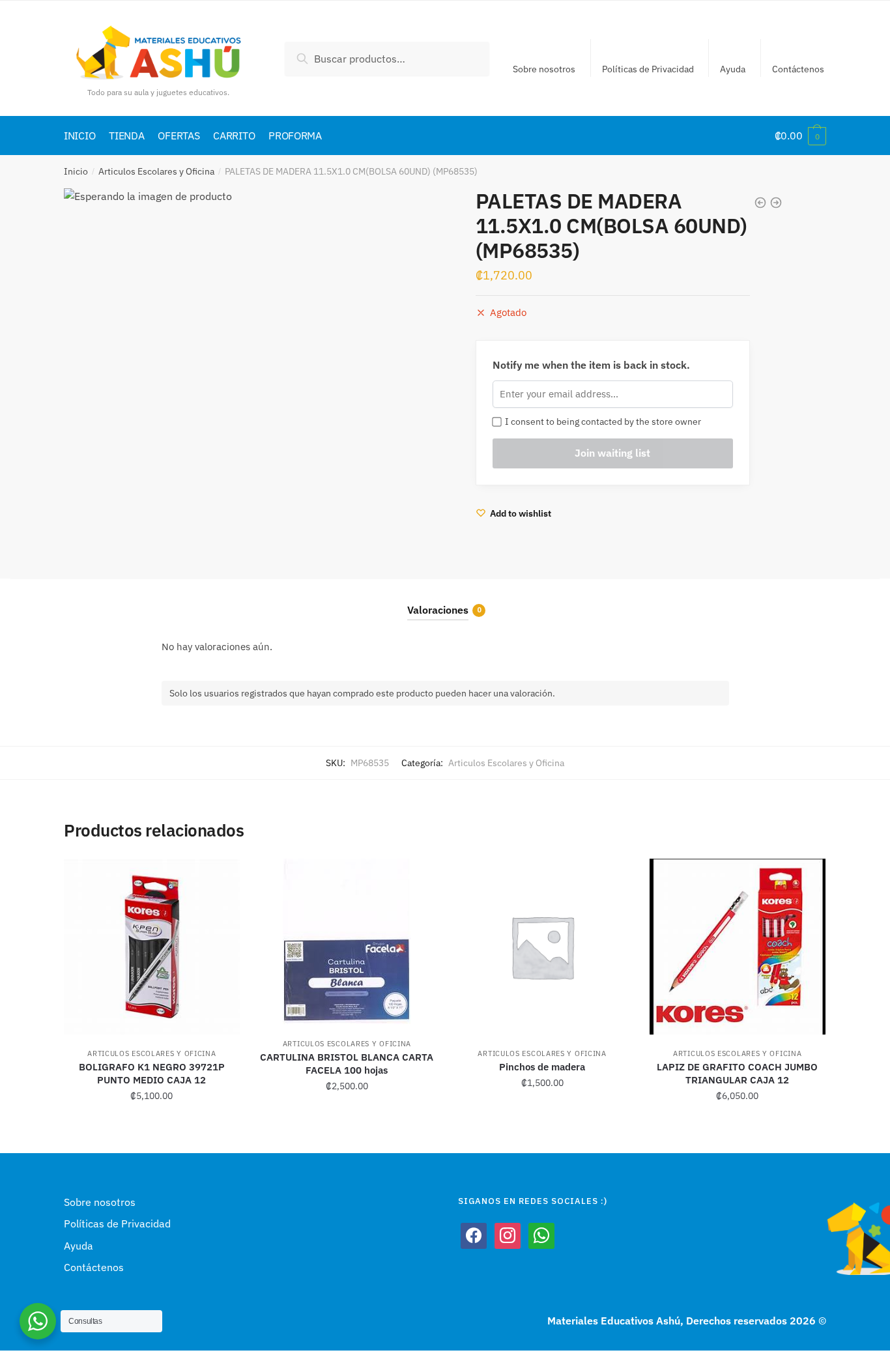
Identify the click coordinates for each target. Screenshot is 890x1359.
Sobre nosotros (544, 69)
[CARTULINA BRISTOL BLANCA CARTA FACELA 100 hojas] (347, 941)
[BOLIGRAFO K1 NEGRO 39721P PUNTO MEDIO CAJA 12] (152, 947)
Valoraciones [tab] (437, 609)
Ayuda (732, 69)
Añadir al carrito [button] (151, 1125)
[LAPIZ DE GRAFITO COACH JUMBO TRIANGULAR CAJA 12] (737, 947)
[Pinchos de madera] (542, 947)
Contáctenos (798, 69)
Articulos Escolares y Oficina (156, 171)
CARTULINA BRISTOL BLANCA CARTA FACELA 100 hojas (346, 1063)
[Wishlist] (220, 878)
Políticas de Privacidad (648, 69)
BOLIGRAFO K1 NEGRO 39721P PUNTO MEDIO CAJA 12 (152, 1073)
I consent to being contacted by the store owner (601, 421)
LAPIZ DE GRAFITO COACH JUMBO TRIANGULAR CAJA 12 (737, 1073)
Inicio (76, 171)
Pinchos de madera (542, 1067)
